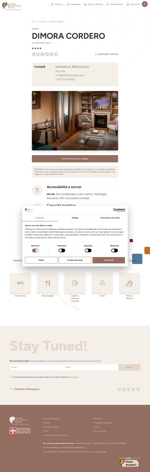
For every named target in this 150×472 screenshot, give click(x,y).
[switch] (61, 250)
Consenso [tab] (40, 218)
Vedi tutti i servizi (108, 54)
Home (34, 22)
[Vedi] (34, 93)
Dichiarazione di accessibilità (55, 435)
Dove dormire (42, 22)
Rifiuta (41, 260)
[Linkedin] (138, 389)
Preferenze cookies (51, 427)
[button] (108, 94)
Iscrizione (129, 367)
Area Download (99, 431)
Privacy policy (73, 377)
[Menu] (145, 4)
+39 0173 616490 (65, 79)
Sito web (60, 71)
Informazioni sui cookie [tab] (110, 218)
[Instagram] (129, 389)
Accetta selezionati (75, 260)
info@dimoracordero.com (69, 75)
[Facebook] (119, 389)
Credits (96, 427)
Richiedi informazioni (27, 389)
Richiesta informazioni (102, 423)
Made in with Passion (130, 458)
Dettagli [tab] (75, 218)
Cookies (46, 423)
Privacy (46, 431)
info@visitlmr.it (80, 448)
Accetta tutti (109, 260)
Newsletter (97, 419)
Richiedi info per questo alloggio (75, 159)
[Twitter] (134, 389)
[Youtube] (124, 389)
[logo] (11, 6)
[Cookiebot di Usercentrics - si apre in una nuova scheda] (115, 210)
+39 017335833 (51, 448)
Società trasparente (51, 419)
